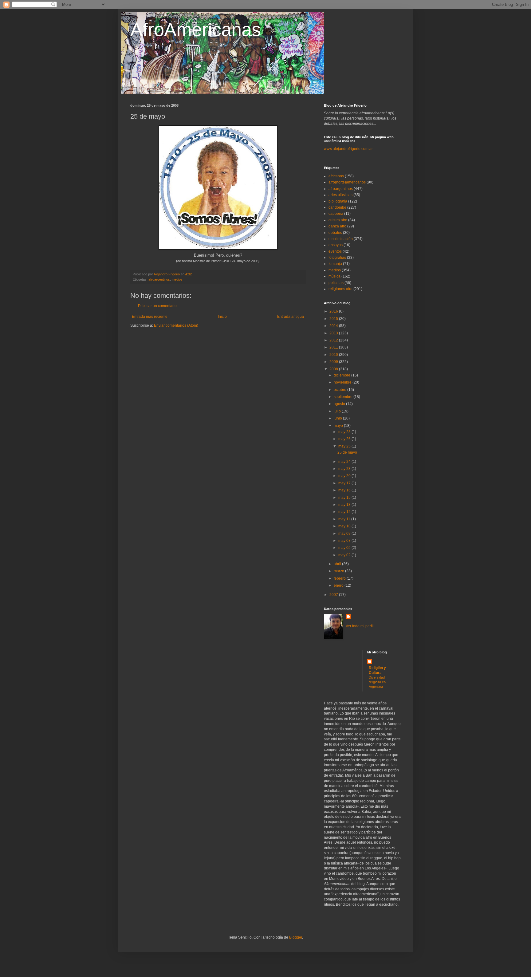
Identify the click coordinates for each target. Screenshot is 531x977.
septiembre (343, 397)
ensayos (335, 245)
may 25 (345, 446)
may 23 (345, 469)
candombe (337, 207)
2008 (334, 369)
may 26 (345, 439)
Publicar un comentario (157, 306)
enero (339, 585)
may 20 (345, 476)
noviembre (343, 382)
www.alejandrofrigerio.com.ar (348, 149)
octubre (340, 390)
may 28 (345, 432)
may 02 (345, 555)
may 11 (344, 519)
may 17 (345, 483)
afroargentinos (159, 279)
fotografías (337, 257)
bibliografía (337, 201)
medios (177, 279)
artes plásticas (340, 195)
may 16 (345, 490)
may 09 (345, 533)
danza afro (337, 226)
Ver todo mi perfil (360, 626)
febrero (340, 578)
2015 (334, 319)
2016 (334, 311)
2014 (334, 326)
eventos (335, 251)
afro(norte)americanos (347, 182)
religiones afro (340, 289)
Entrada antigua (290, 316)
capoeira (335, 213)
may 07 (345, 540)
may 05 (345, 548)
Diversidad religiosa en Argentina (377, 682)
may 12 (345, 512)
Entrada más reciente (149, 316)
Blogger (295, 937)
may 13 (345, 504)
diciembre (342, 375)
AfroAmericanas (195, 29)
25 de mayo (347, 452)
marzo (339, 571)
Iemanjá (335, 264)
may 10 (345, 526)
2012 (334, 340)
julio (338, 411)
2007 (334, 595)
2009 (334, 362)
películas (336, 283)
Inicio (222, 316)
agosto (340, 404)
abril (338, 564)
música (334, 276)
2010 (334, 355)
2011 (334, 347)
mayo (339, 425)
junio (338, 418)
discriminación (340, 239)
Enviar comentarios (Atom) (176, 325)
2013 (334, 333)
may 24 (345, 461)
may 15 (345, 497)
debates (335, 232)
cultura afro (337, 220)
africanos (336, 176)
